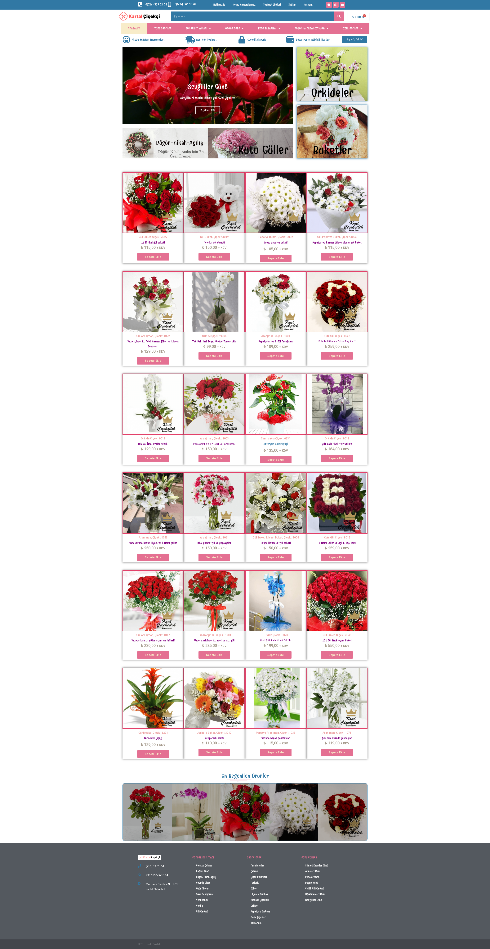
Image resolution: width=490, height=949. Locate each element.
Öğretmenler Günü (315, 894)
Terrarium (256, 923)
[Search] (339, 16)
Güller (254, 888)
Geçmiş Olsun (203, 882)
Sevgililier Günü (313, 900)
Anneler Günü (312, 871)
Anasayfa (134, 28)
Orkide (254, 905)
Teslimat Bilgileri (272, 4)
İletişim (292, 4)
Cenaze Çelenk (204, 865)
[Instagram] (336, 5)
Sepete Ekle (153, 256)
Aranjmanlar (257, 865)
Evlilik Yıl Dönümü (314, 888)
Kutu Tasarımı (267, 28)
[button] (354, 39)
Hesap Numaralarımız (244, 4)
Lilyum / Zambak (259, 894)
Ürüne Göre (232, 28)
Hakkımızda (219, 4)
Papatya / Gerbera (260, 911)
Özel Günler (350, 28)
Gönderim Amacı (196, 28)
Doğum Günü (202, 871)
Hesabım (308, 4)
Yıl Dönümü (202, 911)
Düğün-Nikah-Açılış (206, 877)
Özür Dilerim (202, 888)
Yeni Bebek (202, 900)
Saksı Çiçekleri (258, 917)
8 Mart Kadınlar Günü (316, 865)
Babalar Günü (312, 877)
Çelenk (254, 871)
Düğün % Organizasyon (310, 28)
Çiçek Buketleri (259, 877)
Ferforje (255, 882)
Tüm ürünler (162, 28)
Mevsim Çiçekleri (260, 900)
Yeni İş (199, 905)
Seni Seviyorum (204, 894)
